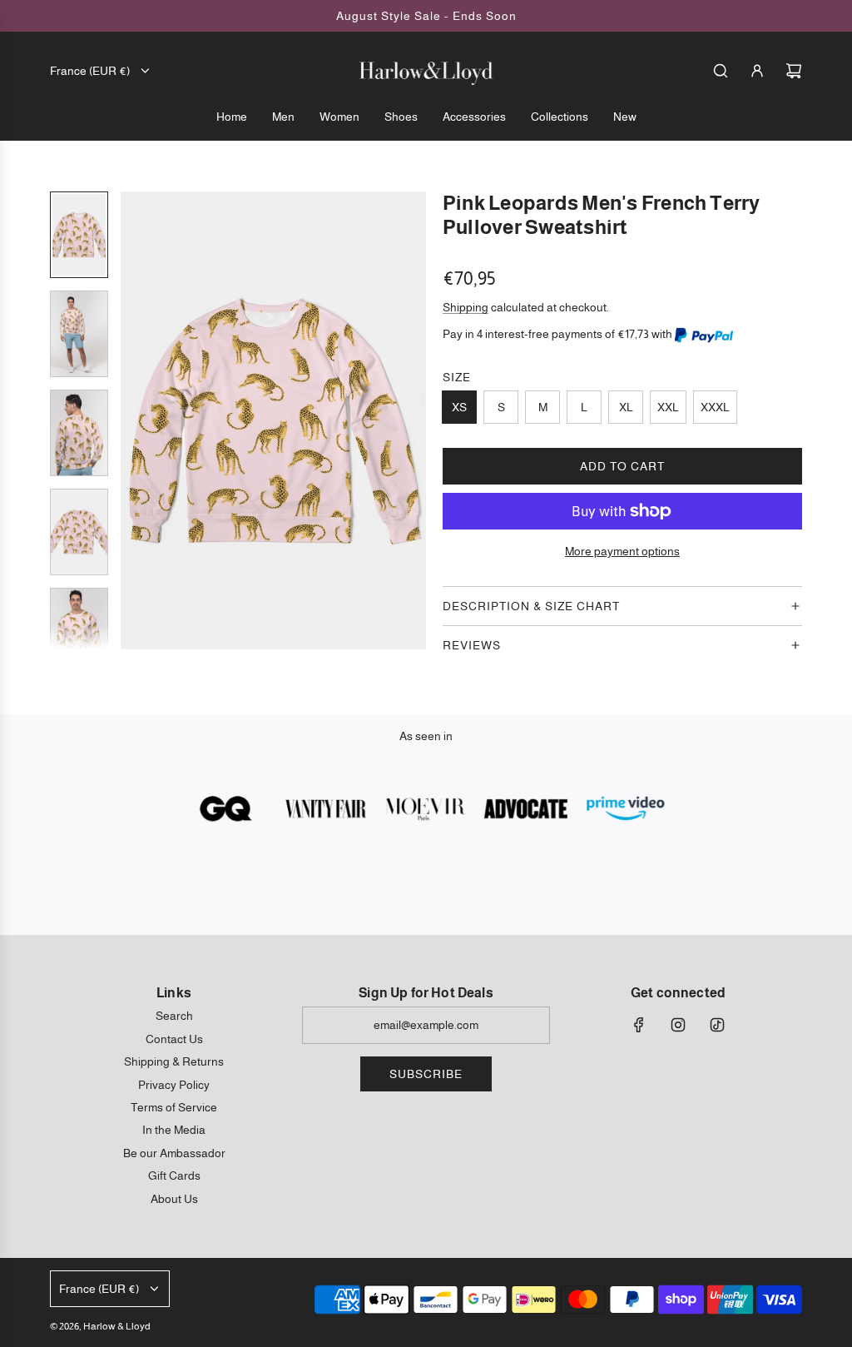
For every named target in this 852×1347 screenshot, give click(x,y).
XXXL (715, 407)
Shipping (465, 307)
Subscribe (426, 1074)
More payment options (622, 551)
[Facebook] (639, 1025)
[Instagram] (678, 1025)
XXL (668, 407)
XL (626, 407)
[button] (134, 420)
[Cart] (793, 70)
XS (459, 407)
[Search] (720, 70)
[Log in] (757, 70)
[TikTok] (717, 1025)
